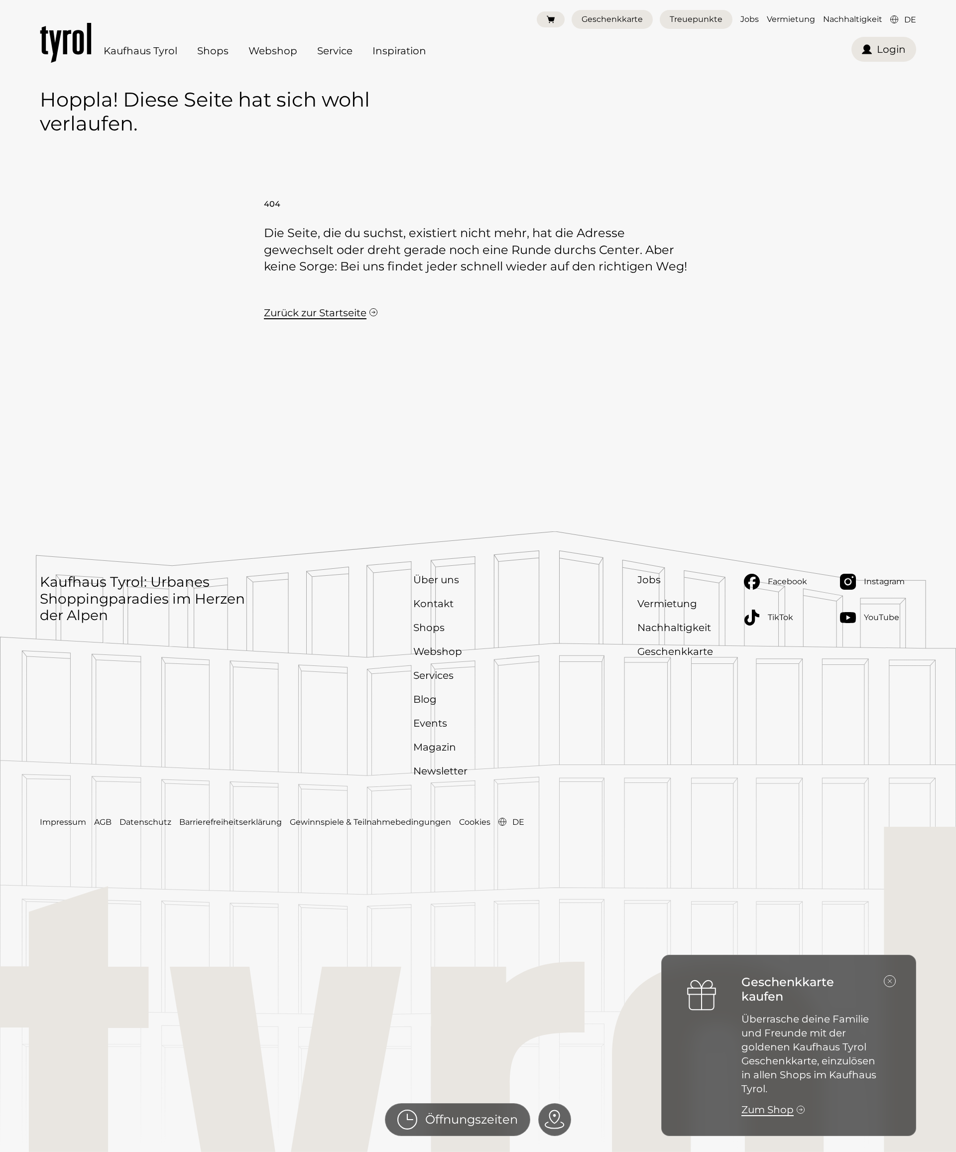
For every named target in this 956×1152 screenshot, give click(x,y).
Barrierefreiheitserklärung (230, 822)
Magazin (434, 747)
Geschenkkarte (612, 19)
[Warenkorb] (551, 19)
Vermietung (791, 19)
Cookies (474, 822)
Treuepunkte (696, 19)
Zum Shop (767, 1110)
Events (430, 723)
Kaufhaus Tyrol (140, 51)
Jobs (749, 19)
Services (433, 675)
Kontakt (433, 604)
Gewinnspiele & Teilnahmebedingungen (370, 822)
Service (335, 51)
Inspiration (399, 51)
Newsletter (440, 771)
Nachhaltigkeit (852, 19)
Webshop (272, 51)
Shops (213, 51)
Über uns (436, 580)
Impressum (63, 822)
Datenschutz (145, 822)
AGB (103, 822)
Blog (425, 699)
